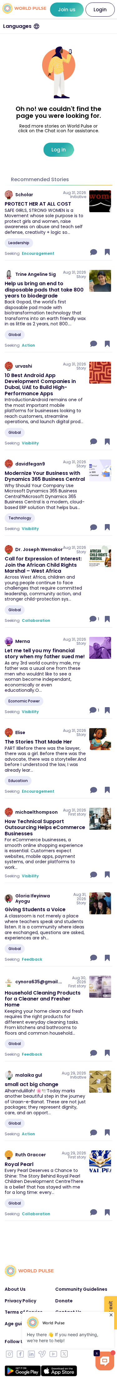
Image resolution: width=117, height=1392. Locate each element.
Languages (17, 26)
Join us (67, 9)
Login (100, 9)
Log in (58, 149)
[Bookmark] (107, 252)
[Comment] (94, 252)
